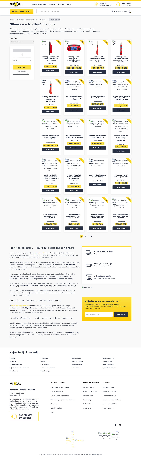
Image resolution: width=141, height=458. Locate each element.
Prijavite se (121, 314)
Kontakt (61, 4)
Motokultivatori (77, 364)
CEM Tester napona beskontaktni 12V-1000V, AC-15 (50, 216)
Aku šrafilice (76, 368)
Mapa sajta (87, 408)
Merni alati (25, 19)
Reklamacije (87, 400)
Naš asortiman (88, 404)
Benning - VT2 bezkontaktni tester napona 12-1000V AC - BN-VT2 (121, 59)
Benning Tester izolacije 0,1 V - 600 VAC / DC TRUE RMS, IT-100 (121, 97)
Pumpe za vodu (107, 361)
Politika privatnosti (90, 391)
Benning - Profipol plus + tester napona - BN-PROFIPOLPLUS (50, 58)
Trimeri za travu (108, 364)
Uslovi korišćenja (57, 391)
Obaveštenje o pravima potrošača (63, 400)
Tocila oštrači (76, 358)
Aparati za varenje (16, 364)
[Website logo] (17, 4)
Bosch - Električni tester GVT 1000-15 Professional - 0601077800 (74, 177)
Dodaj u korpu (50, 70)
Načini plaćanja (88, 387)
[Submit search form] (39, 11)
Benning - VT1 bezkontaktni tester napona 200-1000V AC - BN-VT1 (97, 59)
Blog (52, 412)
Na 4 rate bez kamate (102, 266)
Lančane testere (108, 387)
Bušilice (12, 358)
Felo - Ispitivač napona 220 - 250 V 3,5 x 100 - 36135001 (121, 216)
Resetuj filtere (22, 71)
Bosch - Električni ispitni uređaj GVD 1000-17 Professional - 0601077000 (50, 177)
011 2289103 (127, 5)
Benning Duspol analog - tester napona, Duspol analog (74, 97)
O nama (52, 4)
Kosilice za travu (108, 358)
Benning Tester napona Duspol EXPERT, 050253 (74, 136)
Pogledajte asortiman (101, 254)
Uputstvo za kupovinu (38, 4)
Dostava (53, 404)
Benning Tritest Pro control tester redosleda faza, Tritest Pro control (121, 138)
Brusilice (13, 361)
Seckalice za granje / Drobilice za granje (109, 393)
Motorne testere (77, 361)
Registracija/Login (120, 11)
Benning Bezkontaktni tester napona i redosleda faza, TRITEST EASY (50, 98)
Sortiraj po (13, 38)
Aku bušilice (45, 364)
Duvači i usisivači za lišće (111, 400)
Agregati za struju (108, 368)
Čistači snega (45, 371)
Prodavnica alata (15, 19)
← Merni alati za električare (21, 74)
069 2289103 (126, 3)
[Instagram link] (119, 424)
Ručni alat (44, 358)
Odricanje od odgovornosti (60, 395)
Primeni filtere (22, 67)
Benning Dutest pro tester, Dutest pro (98, 97)
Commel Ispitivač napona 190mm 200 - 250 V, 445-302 (97, 216)
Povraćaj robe (88, 395)
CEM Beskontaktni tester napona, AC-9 (121, 176)
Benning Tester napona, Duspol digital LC (97, 136)
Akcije (69, 4)
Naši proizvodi (22, 11)
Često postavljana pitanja (60, 387)
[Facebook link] (116, 424)
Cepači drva (14, 371)
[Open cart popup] (130, 11)
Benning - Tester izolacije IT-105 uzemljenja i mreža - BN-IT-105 (74, 59)
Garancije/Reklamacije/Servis (104, 278)
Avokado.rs (86, 454)
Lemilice (43, 361)
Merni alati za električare (38, 19)
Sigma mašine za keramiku (19, 368)
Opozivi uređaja (56, 408)
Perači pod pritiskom (48, 368)
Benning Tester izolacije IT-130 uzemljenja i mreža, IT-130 (50, 137)
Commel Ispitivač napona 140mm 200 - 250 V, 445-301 (74, 216)
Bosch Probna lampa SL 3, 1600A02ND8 (97, 176)
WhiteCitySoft (97, 454)
